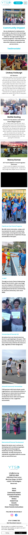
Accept (20, 533)
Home (14, 488)
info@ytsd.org (14, 473)
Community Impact (14, 492)
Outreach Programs (14, 494)
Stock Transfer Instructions (14, 507)
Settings (7, 533)
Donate (14, 503)
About (14, 490)
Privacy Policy (14, 505)
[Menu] (25, 3)
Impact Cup (14, 501)
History (14, 499)
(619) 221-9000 (14, 475)
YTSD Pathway (14, 496)
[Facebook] (16, 515)
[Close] (26, 526)
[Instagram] (11, 515)
